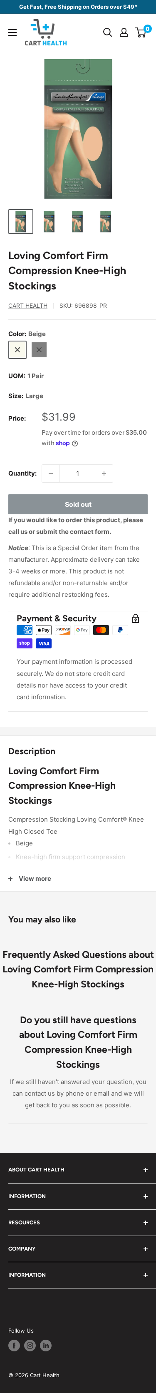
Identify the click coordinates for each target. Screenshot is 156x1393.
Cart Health (27, 305)
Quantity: (22, 473)
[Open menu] (12, 32)
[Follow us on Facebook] (14, 1345)
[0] (141, 32)
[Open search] (107, 32)
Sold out (78, 504)
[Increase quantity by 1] (104, 473)
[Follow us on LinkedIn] (46, 1345)
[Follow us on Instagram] (30, 1345)
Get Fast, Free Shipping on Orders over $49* (78, 6)
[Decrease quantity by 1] (50, 473)
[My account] (124, 32)
